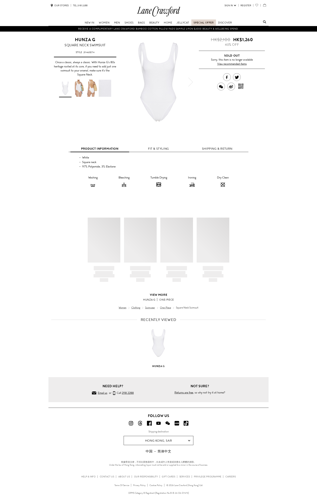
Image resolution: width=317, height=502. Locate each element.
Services (184, 476)
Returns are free (183, 392)
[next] (190, 82)
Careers (230, 476)
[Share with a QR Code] (241, 86)
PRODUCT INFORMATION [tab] (99, 149)
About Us (124, 476)
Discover (225, 22)
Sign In (229, 5)
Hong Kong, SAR (158, 440)
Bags (141, 22)
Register (246, 5)
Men (117, 22)
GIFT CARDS (168, 476)
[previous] (126, 82)
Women (104, 22)
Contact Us (107, 476)
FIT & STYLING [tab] (158, 149)
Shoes (129, 22)
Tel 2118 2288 (80, 5)
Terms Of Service (121, 485)
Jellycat (183, 22)
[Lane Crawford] (158, 16)
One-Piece (166, 299)
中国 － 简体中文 (158, 451)
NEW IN (89, 22)
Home (168, 22)
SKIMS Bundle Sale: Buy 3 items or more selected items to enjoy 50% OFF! (158, 28)
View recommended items (232, 64)
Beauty (154, 22)
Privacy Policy (139, 485)
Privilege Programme (207, 476)
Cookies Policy (156, 485)
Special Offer (204, 22)
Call (124, 393)
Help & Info (88, 476)
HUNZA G (85, 40)
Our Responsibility (146, 476)
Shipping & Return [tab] (217, 149)
